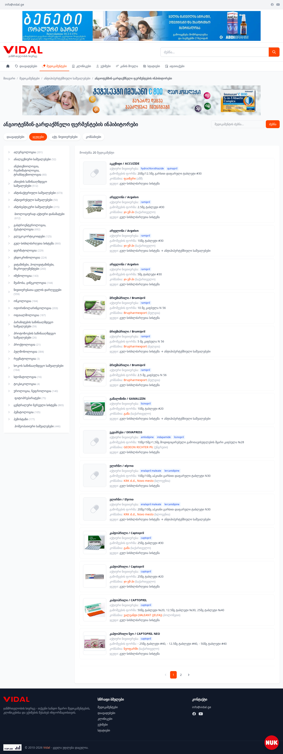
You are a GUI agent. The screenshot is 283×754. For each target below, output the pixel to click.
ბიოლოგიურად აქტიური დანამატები (39, 216)
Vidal (46, 747)
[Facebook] (272, 4)
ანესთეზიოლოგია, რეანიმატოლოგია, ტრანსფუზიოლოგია (30, 170)
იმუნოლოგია (26, 276)
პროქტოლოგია (27, 344)
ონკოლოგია (26, 301)
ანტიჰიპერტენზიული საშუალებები (67, 78)
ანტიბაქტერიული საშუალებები (38, 193)
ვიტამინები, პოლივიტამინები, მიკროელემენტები (34, 266)
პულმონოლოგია (29, 351)
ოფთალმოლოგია (30, 315)
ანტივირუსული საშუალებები (36, 200)
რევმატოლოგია (27, 359)
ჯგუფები (38, 137)
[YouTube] (278, 4)
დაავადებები (28, 66)
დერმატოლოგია (29, 250)
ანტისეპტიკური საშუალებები (36, 207)
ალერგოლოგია (28, 152)
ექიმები (105, 66)
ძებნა (272, 124)
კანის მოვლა (129, 66)
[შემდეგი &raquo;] (188, 675)
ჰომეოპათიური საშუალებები (37, 426)
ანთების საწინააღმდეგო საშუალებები (30, 184)
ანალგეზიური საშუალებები (35, 159)
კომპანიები (93, 137)
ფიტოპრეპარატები (30, 398)
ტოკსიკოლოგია (27, 384)
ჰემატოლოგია (27, 412)
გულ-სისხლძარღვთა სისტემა (37, 243)
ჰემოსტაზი (24, 419)
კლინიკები (83, 66)
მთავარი (9, 78)
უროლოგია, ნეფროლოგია (36, 391)
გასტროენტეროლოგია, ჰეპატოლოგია (30, 227)
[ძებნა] (274, 52)
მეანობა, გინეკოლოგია (33, 283)
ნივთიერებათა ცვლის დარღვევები (37, 292)
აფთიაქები (176, 66)
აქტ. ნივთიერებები (64, 137)
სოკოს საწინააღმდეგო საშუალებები (38, 368)
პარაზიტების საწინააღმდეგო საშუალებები (33, 324)
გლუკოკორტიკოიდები (33, 236)
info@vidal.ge (14, 4)
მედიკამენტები (57, 66)
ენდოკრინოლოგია (30, 257)
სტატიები (154, 66)
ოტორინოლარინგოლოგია (36, 308)
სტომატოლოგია (28, 377)
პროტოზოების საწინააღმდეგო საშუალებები (35, 335)
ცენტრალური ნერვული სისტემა (39, 405)
